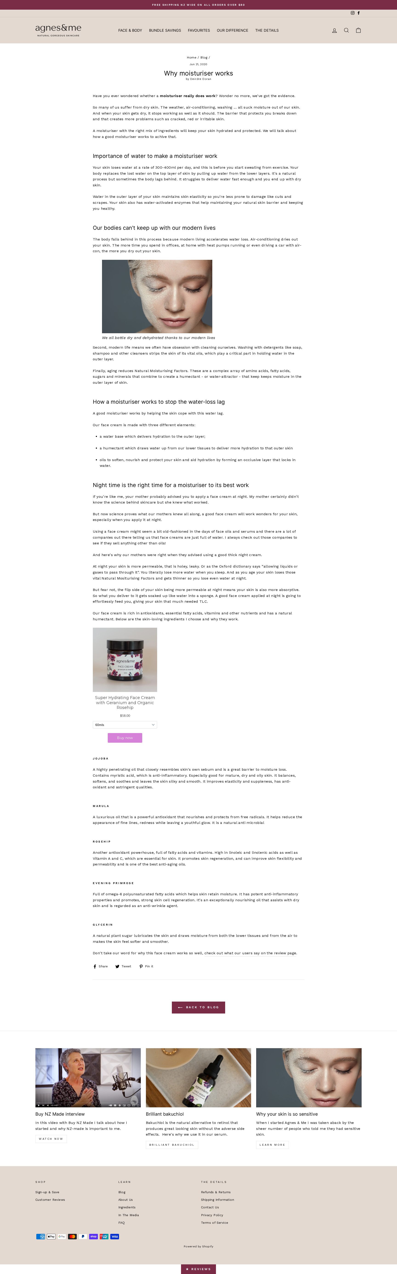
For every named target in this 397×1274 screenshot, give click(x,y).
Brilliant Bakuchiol (172, 1144)
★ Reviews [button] (198, 1269)
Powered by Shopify (198, 1246)
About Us (125, 1199)
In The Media (128, 1215)
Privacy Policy (212, 1215)
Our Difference (232, 30)
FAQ (121, 1222)
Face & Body (130, 30)
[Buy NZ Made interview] (88, 1077)
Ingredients (127, 1207)
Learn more (272, 1144)
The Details (267, 30)
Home (191, 57)
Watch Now (51, 1138)
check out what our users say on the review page (250, 953)
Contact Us (210, 1207)
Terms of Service (214, 1222)
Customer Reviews (50, 1199)
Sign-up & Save (47, 1192)
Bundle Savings (165, 30)
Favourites (199, 30)
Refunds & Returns (216, 1192)
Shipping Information (217, 1199)
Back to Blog (201, 1007)
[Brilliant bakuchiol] (198, 1077)
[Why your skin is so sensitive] (309, 1077)
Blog (203, 57)
